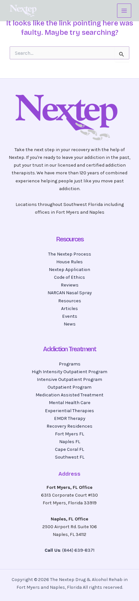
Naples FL (69, 441)
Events (69, 316)
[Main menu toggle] (124, 11)
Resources (69, 301)
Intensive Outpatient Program (69, 379)
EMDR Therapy (69, 418)
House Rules (69, 262)
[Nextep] (24, 11)
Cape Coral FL (69, 449)
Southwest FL (69, 457)
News (70, 324)
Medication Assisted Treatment (69, 395)
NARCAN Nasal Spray (70, 293)
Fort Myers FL (69, 434)
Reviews (70, 285)
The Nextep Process (69, 254)
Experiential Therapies (69, 410)
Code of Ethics (69, 277)
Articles (69, 308)
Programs (69, 364)
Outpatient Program (69, 387)
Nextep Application (69, 269)
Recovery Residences (69, 426)
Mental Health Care (70, 402)
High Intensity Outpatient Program (69, 371)
